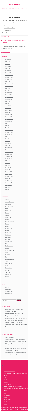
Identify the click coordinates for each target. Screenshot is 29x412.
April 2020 (8, 66)
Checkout (6, 379)
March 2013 (8, 169)
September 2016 (9, 97)
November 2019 (9, 77)
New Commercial (9, 250)
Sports (6, 265)
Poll (6, 257)
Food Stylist (8, 232)
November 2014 (9, 130)
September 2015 (9, 119)
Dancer (7, 219)
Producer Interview (10, 259)
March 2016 (8, 108)
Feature (7, 230)
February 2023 (8, 59)
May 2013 (7, 165)
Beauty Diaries (9, 206)
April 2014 (8, 143)
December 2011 (9, 178)
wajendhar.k (4, 52)
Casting (7, 215)
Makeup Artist (8, 241)
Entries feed (8, 289)
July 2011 (7, 187)
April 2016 (8, 105)
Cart (5, 377)
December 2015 (9, 112)
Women (7, 276)
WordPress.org (8, 293)
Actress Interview (9, 202)
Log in (7, 287)
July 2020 (7, 61)
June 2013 (7, 163)
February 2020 (8, 70)
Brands (7, 213)
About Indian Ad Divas (9, 371)
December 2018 (9, 83)
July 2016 (7, 101)
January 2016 (8, 110)
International (8, 237)
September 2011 (9, 182)
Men (6, 243)
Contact (6, 382)
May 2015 (7, 127)
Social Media (8, 263)
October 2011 (8, 180)
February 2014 (8, 147)
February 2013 (8, 171)
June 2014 (7, 138)
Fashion (7, 226)
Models (7, 248)
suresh (6, 337)
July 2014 (7, 136)
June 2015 (7, 125)
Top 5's (7, 270)
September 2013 (9, 156)
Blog (6, 208)
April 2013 (8, 167)
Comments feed (9, 291)
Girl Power (8, 235)
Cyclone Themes (24, 409)
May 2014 (7, 141)
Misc (5, 393)
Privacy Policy (7, 399)
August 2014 (8, 134)
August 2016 (8, 99)
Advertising (8, 204)
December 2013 (9, 149)
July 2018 (7, 88)
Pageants (7, 254)
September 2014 (9, 132)
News (6, 252)
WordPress (9, 409)
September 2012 (9, 176)
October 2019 (8, 79)
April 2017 (8, 90)
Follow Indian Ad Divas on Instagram (13, 386)
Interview (7, 239)
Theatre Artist (8, 268)
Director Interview (9, 221)
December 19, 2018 (5, 36)
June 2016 (7, 103)
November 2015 (9, 114)
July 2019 (7, 81)
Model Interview (9, 246)
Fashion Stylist (8, 228)
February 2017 (8, 92)
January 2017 (8, 94)
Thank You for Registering (10, 401)
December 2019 (9, 75)
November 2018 (9, 86)
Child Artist (8, 217)
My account (7, 395)
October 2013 (8, 154)
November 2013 (9, 152)
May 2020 (7, 64)
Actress (8, 52)
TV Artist (7, 272)
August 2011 (8, 185)
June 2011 (7, 189)
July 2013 (7, 160)
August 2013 (8, 158)
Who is (12, 337)
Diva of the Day (8, 384)
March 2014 (8, 145)
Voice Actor (8, 274)
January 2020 (8, 72)
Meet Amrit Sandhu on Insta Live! (13, 322)
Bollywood (8, 210)
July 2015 (7, 123)
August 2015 (8, 121)
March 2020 (8, 68)
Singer (6, 261)
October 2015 (8, 116)
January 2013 (8, 174)
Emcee (7, 224)
